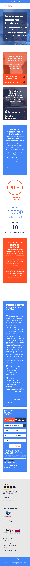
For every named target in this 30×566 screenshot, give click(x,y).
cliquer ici (11, 453)
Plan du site (7, 540)
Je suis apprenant (10, 419)
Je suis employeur (21, 419)
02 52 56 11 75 (9, 460)
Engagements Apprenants (10, 550)
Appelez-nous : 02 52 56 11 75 (15, 1)
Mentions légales (8, 543)
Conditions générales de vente (11, 548)
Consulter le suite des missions (14, 401)
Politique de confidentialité (10, 545)
